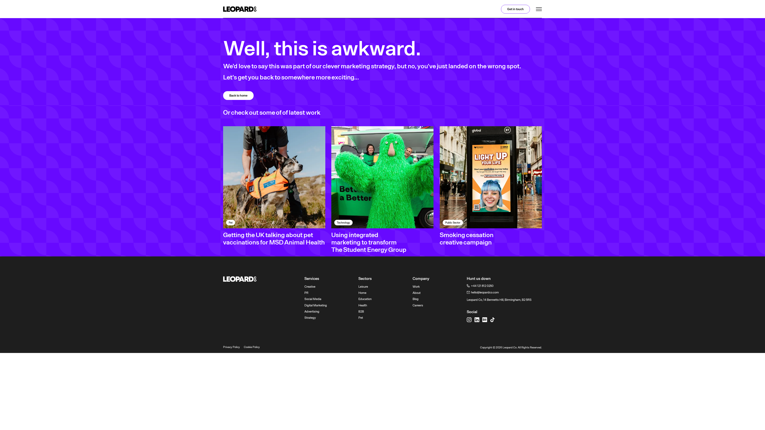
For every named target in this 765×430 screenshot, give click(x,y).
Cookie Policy (252, 347)
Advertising (311, 311)
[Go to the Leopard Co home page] (260, 279)
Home (362, 293)
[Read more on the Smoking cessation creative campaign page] (491, 177)
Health (362, 305)
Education (365, 299)
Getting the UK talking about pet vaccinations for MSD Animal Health (274, 238)
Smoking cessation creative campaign (466, 238)
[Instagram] (469, 319)
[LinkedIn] (477, 319)
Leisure (363, 286)
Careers (418, 305)
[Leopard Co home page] (239, 9)
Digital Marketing (315, 305)
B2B (361, 311)
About (417, 293)
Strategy (310, 318)
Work (416, 286)
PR (306, 293)
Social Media (312, 299)
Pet (360, 318)
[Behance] (484, 319)
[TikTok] (492, 319)
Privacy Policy (231, 347)
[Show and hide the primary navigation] (539, 9)
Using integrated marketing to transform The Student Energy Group (368, 242)
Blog (416, 299)
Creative (309, 286)
